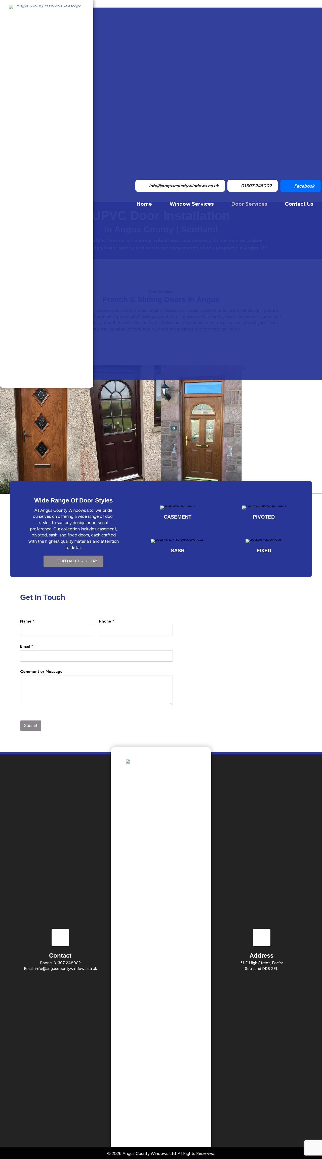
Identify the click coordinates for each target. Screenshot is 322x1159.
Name (27, 621)
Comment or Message (41, 671)
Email (26, 646)
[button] (73, 561)
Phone (106, 621)
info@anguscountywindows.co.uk (66, 968)
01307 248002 (67, 962)
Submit (30, 725)
